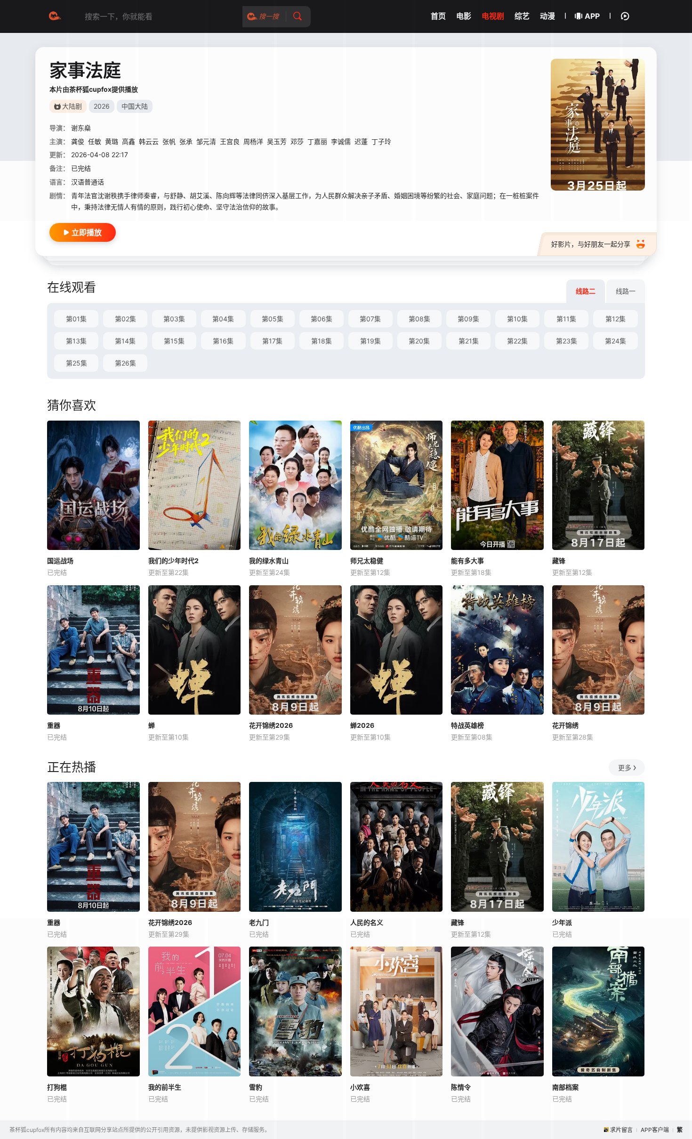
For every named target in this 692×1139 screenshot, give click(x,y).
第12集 (615, 319)
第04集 (223, 319)
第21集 (469, 341)
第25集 (76, 363)
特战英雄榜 (467, 725)
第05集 (272, 319)
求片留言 (621, 1129)
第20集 (419, 341)
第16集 (223, 341)
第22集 (517, 341)
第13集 (76, 341)
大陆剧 (72, 106)
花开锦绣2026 (271, 725)
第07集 (370, 319)
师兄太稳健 (366, 561)
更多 (624, 768)
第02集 (125, 319)
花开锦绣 (565, 725)
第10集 (517, 319)
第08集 (419, 319)
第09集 (468, 319)
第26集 (125, 363)
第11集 (566, 319)
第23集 (566, 341)
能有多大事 (467, 561)
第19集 (370, 341)
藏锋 (558, 561)
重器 (53, 725)
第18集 (321, 341)
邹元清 (206, 141)
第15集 (174, 341)
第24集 (615, 341)
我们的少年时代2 (173, 561)
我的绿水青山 (269, 561)
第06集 (321, 319)
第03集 (174, 319)
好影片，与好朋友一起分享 (590, 244)
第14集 (125, 341)
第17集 (272, 341)
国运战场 (60, 561)
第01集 (76, 319)
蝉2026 (362, 725)
